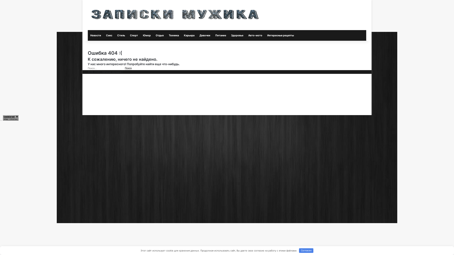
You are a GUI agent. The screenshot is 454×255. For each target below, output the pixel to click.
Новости (95, 35)
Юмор (147, 35)
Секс (109, 35)
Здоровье (237, 35)
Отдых (160, 35)
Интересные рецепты (280, 35)
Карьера (189, 35)
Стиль (121, 35)
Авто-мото (255, 35)
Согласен (306, 250)
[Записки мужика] (175, 15)
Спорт (134, 35)
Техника (174, 35)
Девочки (205, 35)
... (1, 119)
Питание (220, 35)
